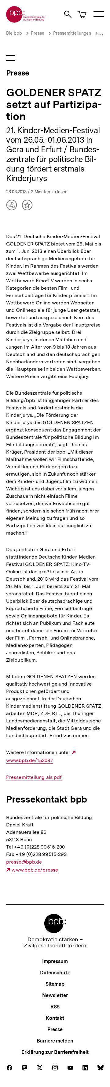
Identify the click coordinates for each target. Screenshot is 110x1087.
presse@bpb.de (24, 862)
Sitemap (55, 984)
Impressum (55, 961)
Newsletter (55, 995)
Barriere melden (55, 1041)
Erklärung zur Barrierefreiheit (54, 1052)
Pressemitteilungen (72, 33)
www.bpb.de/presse (35, 870)
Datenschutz (55, 973)
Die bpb (14, 33)
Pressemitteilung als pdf (34, 777)
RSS (55, 1007)
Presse (37, 33)
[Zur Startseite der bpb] (26, 20)
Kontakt (55, 1018)
